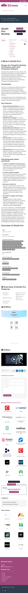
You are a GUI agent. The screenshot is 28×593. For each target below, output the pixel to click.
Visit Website (19, 28)
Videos (11, 53)
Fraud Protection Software (9, 502)
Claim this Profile (22, 484)
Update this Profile (14, 491)
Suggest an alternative (20, 31)
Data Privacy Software (11, 18)
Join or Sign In (23, 1)
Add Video (20, 34)
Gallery (11, 51)
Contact (4, 581)
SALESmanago (7, 538)
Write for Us (5, 579)
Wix (7, 528)
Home (3, 573)
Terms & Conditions (7, 577)
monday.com (20, 518)
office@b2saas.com (7, 566)
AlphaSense (21, 538)
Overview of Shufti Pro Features (12, 48)
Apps (4, 18)
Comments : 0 (6, 370)
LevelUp (20, 548)
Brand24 (7, 548)
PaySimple (21, 528)
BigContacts (7, 518)
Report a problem (11, 484)
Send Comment (7, 395)
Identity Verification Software (8, 20)
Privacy (3, 575)
